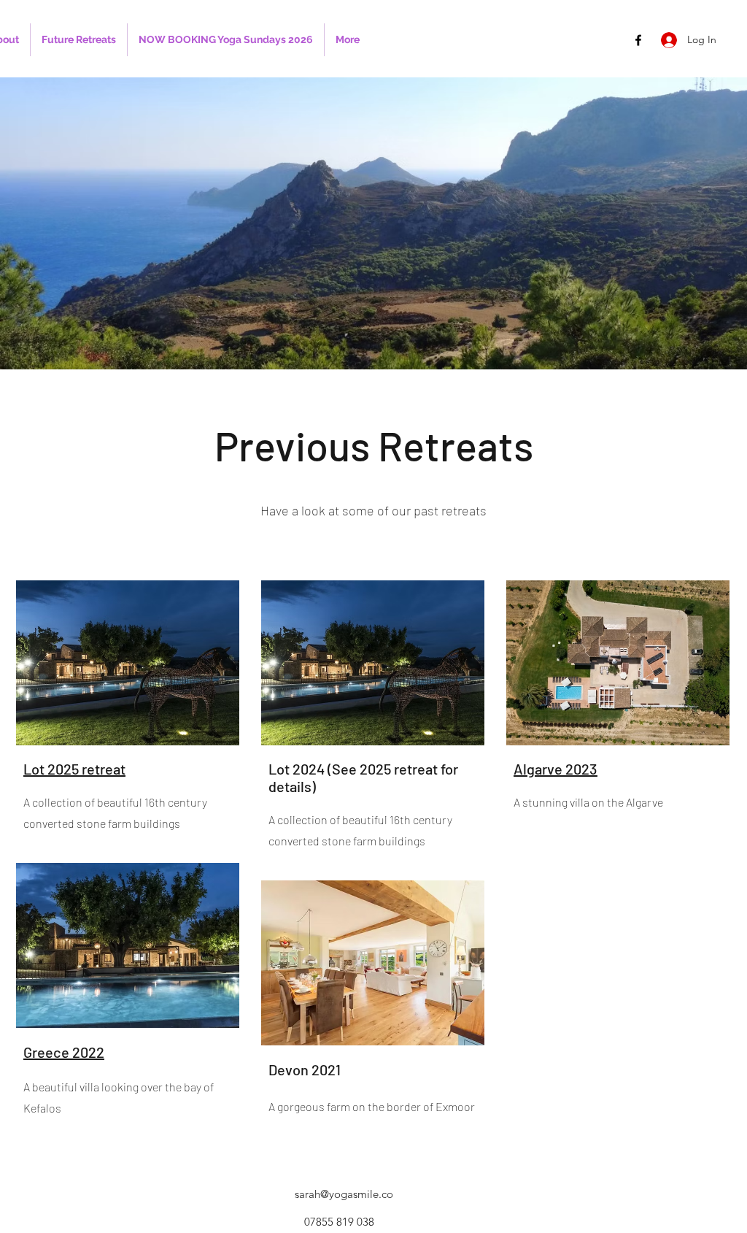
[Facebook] (638, 40)
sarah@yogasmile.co (344, 1194)
